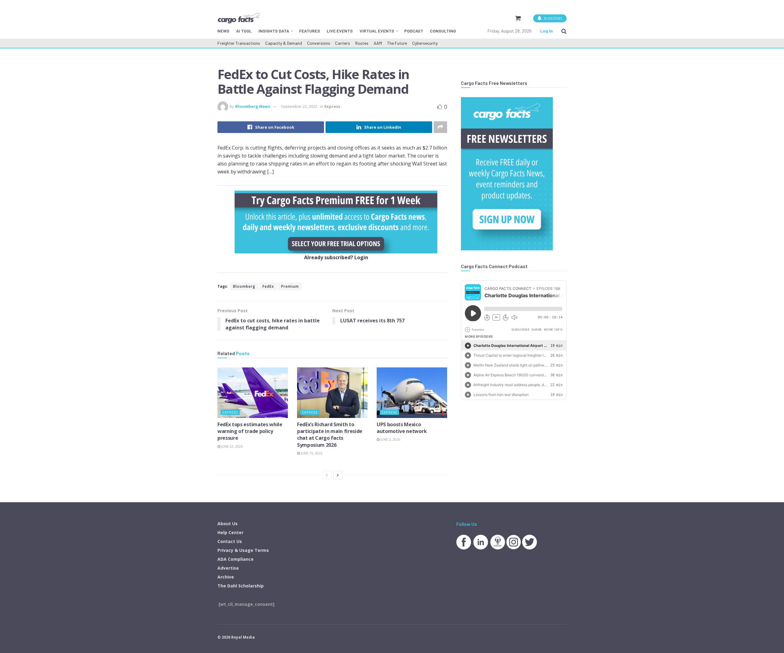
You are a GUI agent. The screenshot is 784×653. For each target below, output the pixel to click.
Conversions (318, 43)
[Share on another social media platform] (440, 127)
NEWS (223, 30)
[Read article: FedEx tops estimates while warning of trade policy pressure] (252, 392)
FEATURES (309, 30)
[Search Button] (564, 31)
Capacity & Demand (283, 43)
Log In (546, 30)
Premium (290, 286)
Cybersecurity (425, 43)
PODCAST (413, 30)
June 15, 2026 (311, 453)
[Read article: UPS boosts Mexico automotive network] (412, 392)
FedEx (268, 286)
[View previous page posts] (326, 475)
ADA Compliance (235, 559)
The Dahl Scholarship (240, 586)
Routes (361, 43)
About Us (227, 523)
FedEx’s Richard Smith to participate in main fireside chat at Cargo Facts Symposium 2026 (329, 434)
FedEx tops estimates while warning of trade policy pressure (249, 431)
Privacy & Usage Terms (243, 550)
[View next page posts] (337, 475)
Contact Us (229, 541)
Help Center (230, 532)
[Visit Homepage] (238, 18)
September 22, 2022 (299, 106)
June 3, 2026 (389, 439)
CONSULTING (443, 30)
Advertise (228, 568)
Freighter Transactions (238, 43)
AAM (378, 43)
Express (332, 106)
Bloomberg (244, 286)
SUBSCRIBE (552, 18)
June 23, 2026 (231, 446)
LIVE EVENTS (340, 30)
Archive (225, 577)
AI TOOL (244, 30)
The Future (397, 43)
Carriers (342, 43)
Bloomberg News (252, 106)
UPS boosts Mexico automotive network (402, 428)
